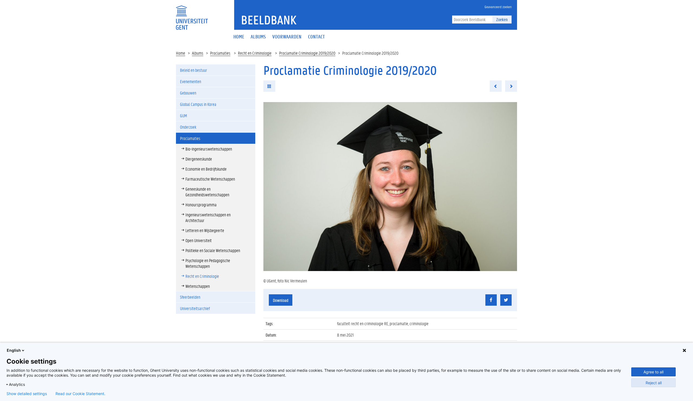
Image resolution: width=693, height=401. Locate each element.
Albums (197, 53)
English (14, 350)
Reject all (654, 382)
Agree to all (653, 372)
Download (280, 300)
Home (180, 53)
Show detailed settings (26, 394)
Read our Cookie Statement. (80, 394)
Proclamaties (220, 53)
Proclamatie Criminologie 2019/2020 (307, 53)
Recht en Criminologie (255, 53)
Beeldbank (268, 20)
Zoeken (502, 19)
